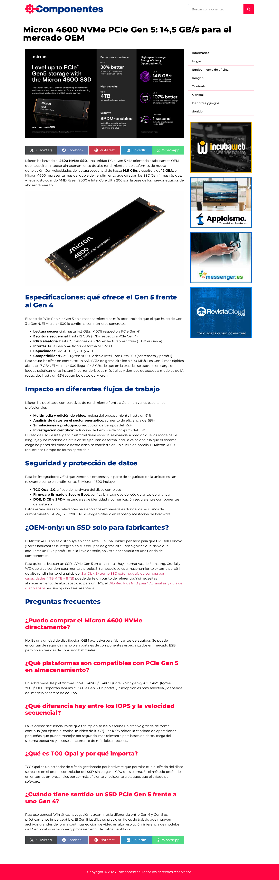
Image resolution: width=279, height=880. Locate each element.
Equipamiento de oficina (210, 69)
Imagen (198, 78)
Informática (200, 53)
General (198, 95)
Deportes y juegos (205, 103)
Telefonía (198, 86)
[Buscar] (248, 9)
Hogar (196, 61)
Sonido (197, 111)
